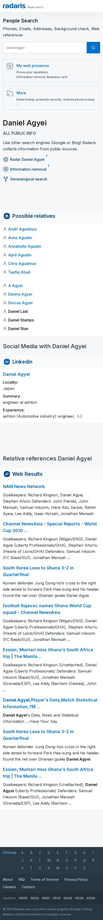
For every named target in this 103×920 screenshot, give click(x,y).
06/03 (23, 898)
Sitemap (10, 852)
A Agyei (15, 285)
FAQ (21, 879)
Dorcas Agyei (20, 302)
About (8, 879)
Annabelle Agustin (24, 246)
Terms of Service (44, 879)
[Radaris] (14, 5)
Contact (28, 887)
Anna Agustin (20, 237)
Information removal (28, 169)
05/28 (90, 898)
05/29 (79, 898)
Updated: (9, 898)
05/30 (67, 898)
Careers (9, 887)
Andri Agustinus (22, 229)
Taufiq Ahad (19, 272)
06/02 (34, 898)
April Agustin (19, 254)
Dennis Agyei (20, 294)
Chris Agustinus (22, 263)
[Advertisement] (51, 199)
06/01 (46, 898)
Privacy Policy (76, 879)
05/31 (57, 898)
